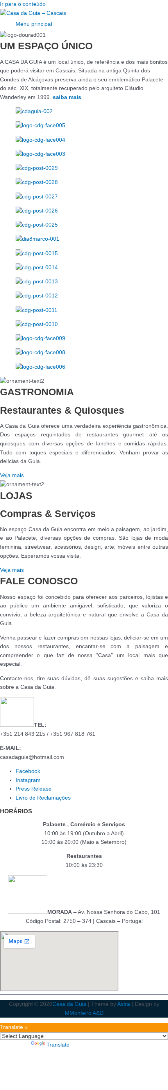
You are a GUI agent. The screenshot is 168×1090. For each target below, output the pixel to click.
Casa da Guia (69, 1004)
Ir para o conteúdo (23, 4)
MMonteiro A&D (84, 1013)
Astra (123, 1004)
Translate (58, 1045)
